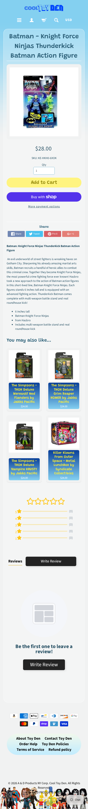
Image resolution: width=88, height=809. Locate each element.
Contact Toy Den (58, 738)
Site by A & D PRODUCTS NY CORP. (44, 792)
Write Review (51, 561)
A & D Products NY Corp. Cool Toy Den (42, 783)
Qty (44, 165)
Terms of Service (30, 749)
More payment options (44, 206)
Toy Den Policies (55, 744)
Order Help (28, 744)
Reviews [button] (15, 561)
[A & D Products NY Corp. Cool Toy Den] (44, 8)
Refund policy (59, 749)
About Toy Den (28, 738)
